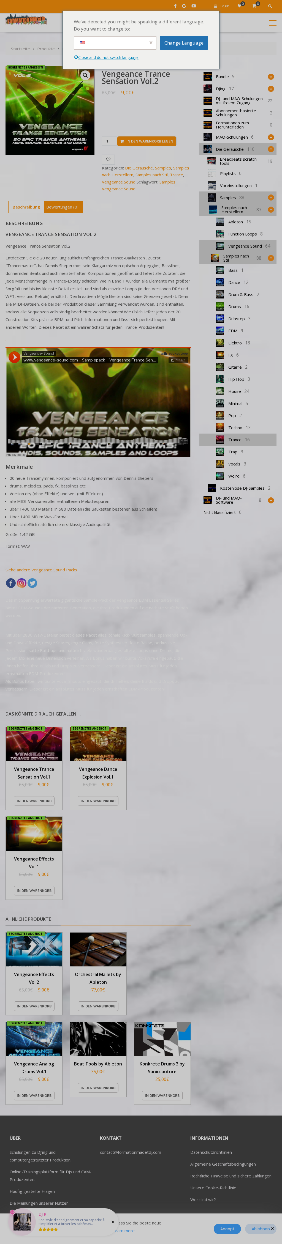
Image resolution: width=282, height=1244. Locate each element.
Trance (176, 174)
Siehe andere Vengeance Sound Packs (41, 569)
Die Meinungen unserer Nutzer (39, 1203)
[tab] (26, 207)
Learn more (124, 1230)
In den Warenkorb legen (149, 141)
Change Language (184, 43)
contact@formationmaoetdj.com (130, 1152)
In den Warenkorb (34, 800)
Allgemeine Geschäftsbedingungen (223, 1164)
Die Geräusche (139, 168)
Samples (163, 168)
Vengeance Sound (118, 182)
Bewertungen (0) (62, 207)
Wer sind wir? (203, 1199)
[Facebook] (11, 583)
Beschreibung (26, 207)
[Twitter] (32, 583)
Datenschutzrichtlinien (211, 1152)
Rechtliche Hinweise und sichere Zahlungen (231, 1176)
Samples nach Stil (151, 174)
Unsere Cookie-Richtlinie (213, 1187)
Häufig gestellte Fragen (32, 1191)
